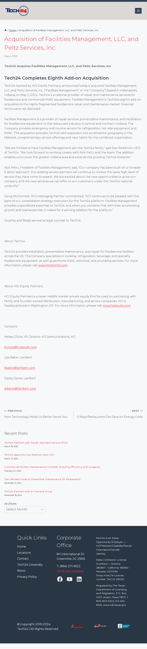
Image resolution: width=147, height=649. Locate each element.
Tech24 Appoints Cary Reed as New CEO (29, 454)
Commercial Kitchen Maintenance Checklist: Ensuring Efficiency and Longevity (52, 466)
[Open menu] (138, 10)
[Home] (5, 30)
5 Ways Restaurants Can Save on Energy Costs (110, 414)
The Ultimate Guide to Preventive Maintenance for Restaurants (42, 479)
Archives (10, 503)
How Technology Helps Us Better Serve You (36, 414)
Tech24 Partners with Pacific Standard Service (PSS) (36, 442)
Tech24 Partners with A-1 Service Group (28, 491)
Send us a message (70, 570)
